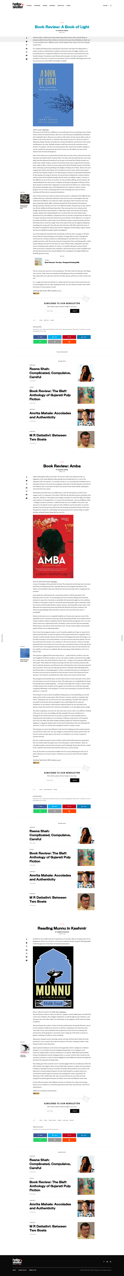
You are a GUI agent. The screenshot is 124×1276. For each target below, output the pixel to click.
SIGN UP (75, 311)
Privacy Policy (22, 1270)
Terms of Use (32, 1270)
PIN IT (54, 95)
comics (45, 1120)
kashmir (59, 1120)
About (14, 1270)
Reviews (62, 22)
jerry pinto (46, 320)
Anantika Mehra (63, 30)
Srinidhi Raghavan (63, 932)
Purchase (45, 130)
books (40, 320)
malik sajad (65, 1120)
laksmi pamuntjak (48, 789)
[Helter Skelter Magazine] (18, 5)
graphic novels (52, 1120)
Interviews (32, 365)
